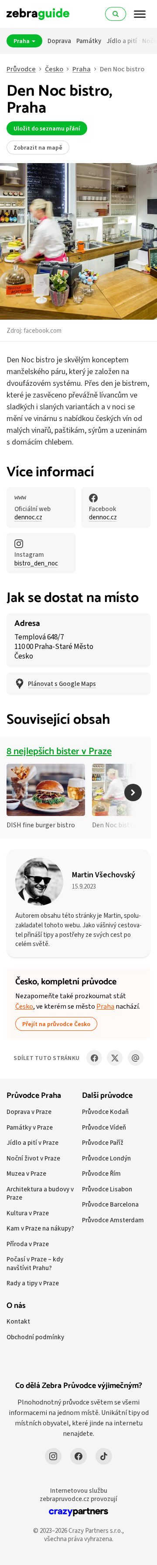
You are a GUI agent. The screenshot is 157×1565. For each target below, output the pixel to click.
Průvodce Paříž (102, 1142)
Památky (88, 41)
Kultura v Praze (28, 1213)
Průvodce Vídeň (104, 1127)
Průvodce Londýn (106, 1158)
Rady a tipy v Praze (33, 1283)
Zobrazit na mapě (38, 147)
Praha (22, 41)
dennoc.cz (28, 517)
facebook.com (42, 330)
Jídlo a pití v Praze (32, 1142)
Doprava (59, 41)
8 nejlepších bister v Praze (59, 751)
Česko (54, 69)
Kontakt (18, 1321)
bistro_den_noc (36, 563)
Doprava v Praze (29, 1111)
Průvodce (21, 69)
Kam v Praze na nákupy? (40, 1228)
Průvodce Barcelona (110, 1204)
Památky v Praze (30, 1127)
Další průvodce (107, 1095)
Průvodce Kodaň (105, 1111)
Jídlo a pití (121, 41)
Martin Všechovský (103, 874)
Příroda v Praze (28, 1244)
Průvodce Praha (34, 1095)
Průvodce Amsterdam (113, 1220)
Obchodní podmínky (35, 1337)
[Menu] (140, 14)
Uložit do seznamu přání (47, 128)
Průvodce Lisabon (107, 1189)
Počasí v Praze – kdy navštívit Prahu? (35, 1263)
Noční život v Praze (33, 1158)
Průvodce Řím (101, 1173)
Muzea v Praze (26, 1173)
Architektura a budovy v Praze (40, 1193)
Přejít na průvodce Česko (56, 1024)
